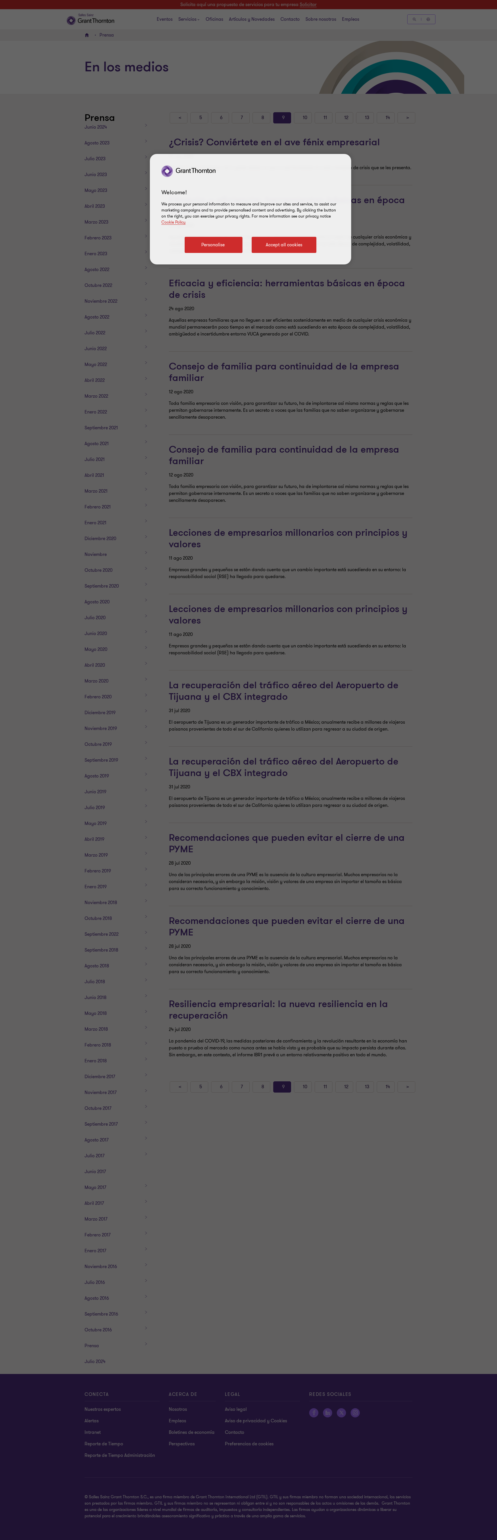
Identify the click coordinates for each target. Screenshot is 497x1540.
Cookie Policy (173, 222)
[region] (250, 209)
